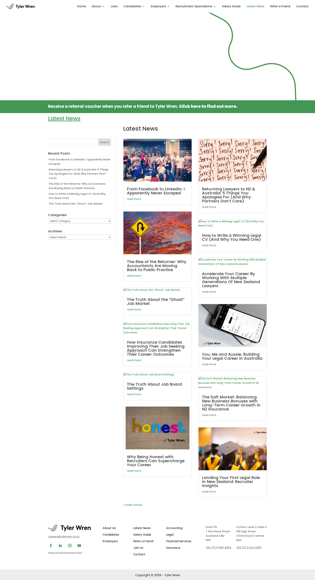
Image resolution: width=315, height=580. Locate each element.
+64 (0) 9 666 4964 (218, 547)
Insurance (173, 548)
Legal (170, 535)
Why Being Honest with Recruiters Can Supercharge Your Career (155, 461)
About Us (109, 528)
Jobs (114, 6)
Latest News (255, 6)
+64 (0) (248, 547)
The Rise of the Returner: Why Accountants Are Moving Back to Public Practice (156, 266)
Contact (302, 6)
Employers (158, 6)
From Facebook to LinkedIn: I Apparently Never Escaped (156, 191)
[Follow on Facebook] (50, 545)
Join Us (138, 548)
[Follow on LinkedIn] (60, 545)
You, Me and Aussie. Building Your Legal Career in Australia (232, 356)
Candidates (132, 6)
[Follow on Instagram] (69, 545)
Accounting (174, 528)
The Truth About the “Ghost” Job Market (75, 204)
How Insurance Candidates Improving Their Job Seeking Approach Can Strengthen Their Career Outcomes (155, 348)
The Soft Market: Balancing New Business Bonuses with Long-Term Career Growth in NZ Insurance (231, 403)
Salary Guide (231, 6)
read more (134, 199)
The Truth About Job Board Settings (154, 386)
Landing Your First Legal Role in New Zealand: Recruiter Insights (231, 481)
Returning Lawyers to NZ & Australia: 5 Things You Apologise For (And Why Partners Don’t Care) (78, 174)
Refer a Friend (280, 6)
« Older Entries (132, 505)
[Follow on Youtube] (79, 545)
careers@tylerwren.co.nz (63, 536)
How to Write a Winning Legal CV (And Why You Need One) (231, 237)
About (96, 6)
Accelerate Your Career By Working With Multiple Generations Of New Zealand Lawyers (231, 280)
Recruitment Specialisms (194, 6)
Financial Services (178, 541)
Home (81, 6)
